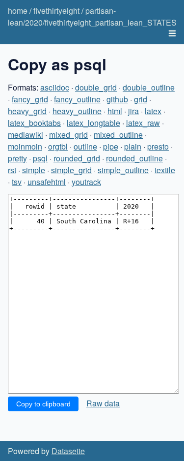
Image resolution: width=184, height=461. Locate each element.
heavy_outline (77, 111)
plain (132, 146)
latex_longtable (93, 122)
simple (33, 170)
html (114, 111)
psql (40, 158)
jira (133, 111)
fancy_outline (77, 99)
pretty (17, 158)
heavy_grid (27, 111)
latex (153, 111)
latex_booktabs (34, 122)
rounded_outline (134, 158)
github (117, 99)
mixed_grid (68, 134)
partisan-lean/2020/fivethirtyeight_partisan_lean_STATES (92, 16)
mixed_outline (118, 134)
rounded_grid (76, 158)
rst (12, 170)
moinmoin (25, 146)
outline (85, 146)
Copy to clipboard (43, 404)
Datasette (68, 451)
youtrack (86, 181)
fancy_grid (30, 99)
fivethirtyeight (56, 10)
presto (158, 146)
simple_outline (123, 170)
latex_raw (143, 122)
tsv (17, 181)
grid (140, 99)
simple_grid (71, 170)
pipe (110, 146)
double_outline (149, 87)
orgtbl (58, 146)
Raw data (103, 403)
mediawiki (25, 134)
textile (165, 170)
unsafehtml (46, 181)
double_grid (96, 87)
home (17, 10)
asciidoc (54, 87)
